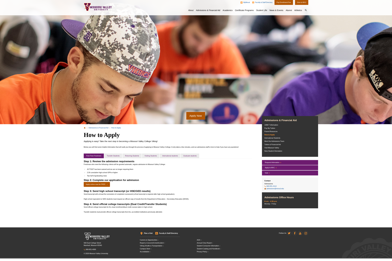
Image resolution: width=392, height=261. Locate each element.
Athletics (298, 10)
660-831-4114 (271, 186)
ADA (198, 240)
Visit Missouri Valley (271, 148)
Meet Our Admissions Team (274, 141)
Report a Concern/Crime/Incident (152, 243)
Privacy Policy (202, 252)
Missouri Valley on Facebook (295, 233)
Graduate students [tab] (190, 156)
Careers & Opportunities (148, 240)
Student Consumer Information (208, 246)
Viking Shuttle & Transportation (151, 246)
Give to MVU (301, 2)
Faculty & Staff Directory (263, 2)
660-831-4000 (91, 249)
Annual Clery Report (204, 243)
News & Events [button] (276, 10)
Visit (266, 173)
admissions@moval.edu (275, 188)
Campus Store (145, 249)
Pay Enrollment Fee (284, 2)
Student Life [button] (261, 10)
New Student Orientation (273, 151)
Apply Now (195, 115)
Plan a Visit (148, 233)
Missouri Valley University (98, 7)
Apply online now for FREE (96, 184)
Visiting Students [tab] (151, 156)
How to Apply (269, 135)
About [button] (191, 10)
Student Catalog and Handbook (208, 249)
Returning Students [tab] (132, 156)
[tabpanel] (168, 186)
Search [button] (306, 10)
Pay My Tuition (269, 128)
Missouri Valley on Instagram (306, 233)
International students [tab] (170, 156)
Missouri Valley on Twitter (289, 233)
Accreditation (144, 252)
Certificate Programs (244, 10)
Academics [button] (228, 10)
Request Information (272, 162)
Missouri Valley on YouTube (300, 233)
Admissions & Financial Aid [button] (208, 10)
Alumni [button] (289, 10)
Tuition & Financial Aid (272, 144)
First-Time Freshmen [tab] (93, 156)
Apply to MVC (270, 167)
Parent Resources (270, 131)
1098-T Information (271, 125)
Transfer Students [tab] (113, 156)
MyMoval (246, 2)
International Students (272, 138)
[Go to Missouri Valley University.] (85, 128)
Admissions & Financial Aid (280, 120)
